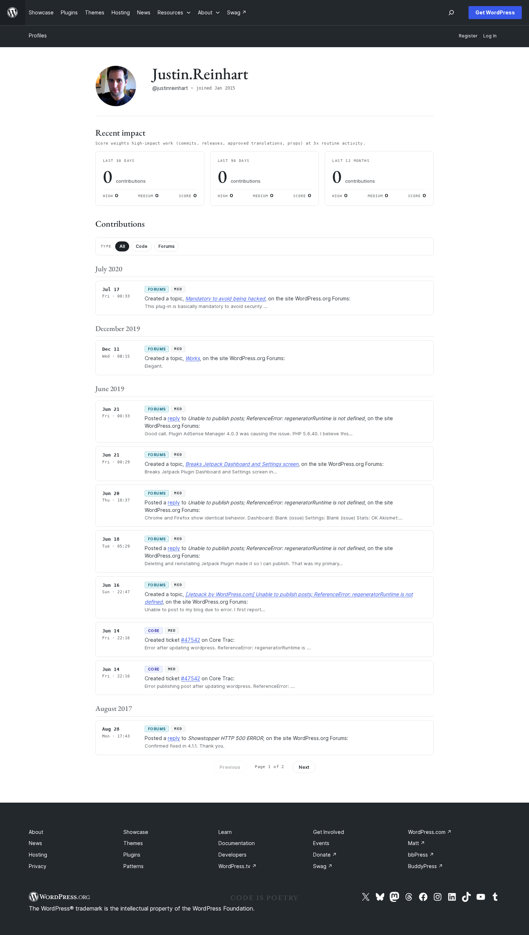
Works (192, 358)
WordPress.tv (237, 866)
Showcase (135, 832)
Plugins (131, 855)
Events (321, 843)
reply (174, 418)
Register (468, 35)
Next (304, 767)
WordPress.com (430, 832)
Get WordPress (495, 12)
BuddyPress (425, 866)
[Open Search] (451, 12)
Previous (230, 767)
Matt (416, 843)
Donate (325, 855)
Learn (225, 832)
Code (142, 246)
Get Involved (328, 832)
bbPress (421, 855)
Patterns (133, 866)
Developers (232, 855)
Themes (133, 843)
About (36, 832)
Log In (490, 35)
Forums (166, 246)
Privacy (37, 866)
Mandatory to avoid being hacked (225, 298)
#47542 (190, 640)
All (122, 246)
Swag (323, 866)
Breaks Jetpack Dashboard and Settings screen (241, 464)
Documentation (236, 843)
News (35, 843)
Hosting (38, 855)
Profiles (38, 35)
